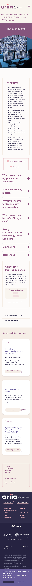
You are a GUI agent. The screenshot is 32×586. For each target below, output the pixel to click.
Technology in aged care (13, 315)
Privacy (25, 546)
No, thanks (20, 582)
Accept (8, 582)
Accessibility (8, 546)
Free (15, 296)
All (15, 293)
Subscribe (8, 502)
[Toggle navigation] (29, 6)
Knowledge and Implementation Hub (17, 14)
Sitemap (6, 548)
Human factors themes (12, 320)
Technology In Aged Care (10, 16)
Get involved (22, 502)
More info (13, 577)
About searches (13, 302)
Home (2, 14)
